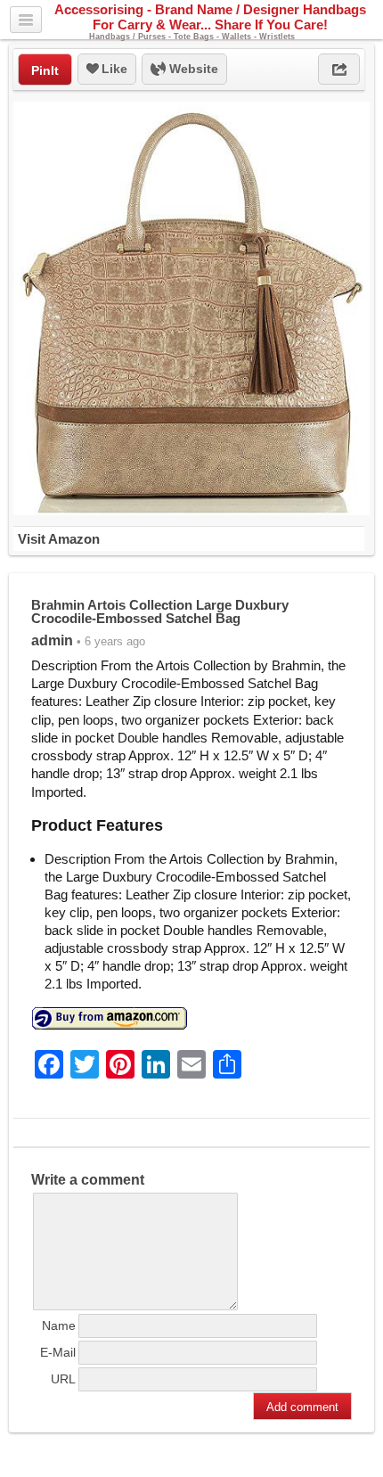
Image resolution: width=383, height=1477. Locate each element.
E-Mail (58, 1352)
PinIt (45, 70)
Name (59, 1325)
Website (192, 69)
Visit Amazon (59, 538)
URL (63, 1379)
